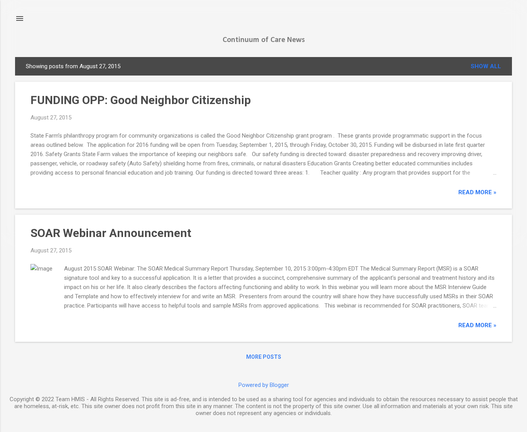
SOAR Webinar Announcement (110, 233)
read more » (477, 192)
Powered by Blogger (263, 385)
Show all (486, 66)
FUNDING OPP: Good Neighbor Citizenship (140, 100)
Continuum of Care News (264, 40)
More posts (263, 357)
